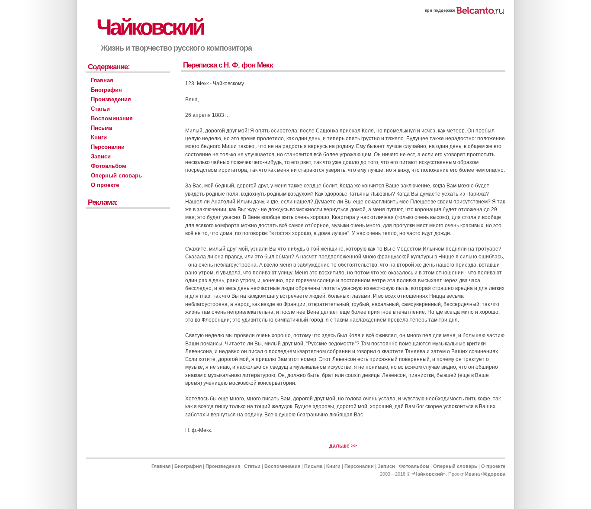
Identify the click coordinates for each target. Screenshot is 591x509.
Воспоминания (112, 118)
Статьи (100, 109)
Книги (99, 137)
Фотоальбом (108, 166)
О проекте (105, 185)
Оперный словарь (116, 175)
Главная (102, 80)
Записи (101, 156)
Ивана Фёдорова (485, 474)
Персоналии (108, 147)
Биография (106, 90)
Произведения (111, 99)
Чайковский (149, 27)
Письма (101, 128)
